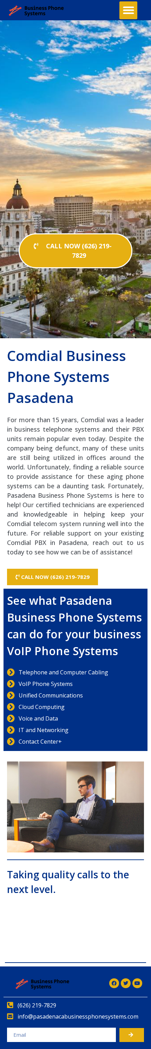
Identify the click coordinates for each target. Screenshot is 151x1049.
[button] (128, 10)
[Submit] (131, 1035)
